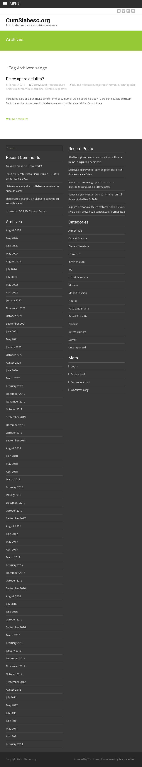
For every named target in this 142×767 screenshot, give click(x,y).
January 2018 (13, 495)
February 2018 (14, 487)
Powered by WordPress (87, 759)
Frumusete (74, 254)
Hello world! (35, 166)
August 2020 (13, 362)
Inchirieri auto (76, 262)
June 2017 (12, 534)
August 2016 (13, 596)
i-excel (112, 759)
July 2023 (11, 277)
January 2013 (13, 650)
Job (70, 269)
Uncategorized (77, 347)
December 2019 (15, 393)
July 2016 (11, 604)
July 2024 (11, 269)
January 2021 (13, 347)
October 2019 (14, 409)
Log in (74, 366)
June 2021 (12, 331)
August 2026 (13, 230)
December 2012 (15, 658)
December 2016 (15, 573)
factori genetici (128, 84)
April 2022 (12, 292)
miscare (29, 88)
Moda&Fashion (77, 293)
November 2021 (15, 308)
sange (64, 88)
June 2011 (12, 721)
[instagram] (128, 12)
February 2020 (14, 386)
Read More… (14, 110)
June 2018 (12, 456)
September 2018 (16, 440)
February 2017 (14, 565)
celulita (75, 84)
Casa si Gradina (77, 238)
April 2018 (12, 471)
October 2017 (14, 510)
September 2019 (16, 417)
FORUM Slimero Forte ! (33, 211)
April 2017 (12, 549)
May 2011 (12, 728)
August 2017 (13, 526)
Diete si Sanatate (78, 246)
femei (9, 88)
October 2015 (14, 619)
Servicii (72, 339)
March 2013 (13, 635)
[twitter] (123, 12)
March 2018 (13, 479)
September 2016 (16, 588)
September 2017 (16, 518)
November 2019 (15, 401)
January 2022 (13, 300)
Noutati (44, 84)
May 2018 (12, 463)
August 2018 (13, 448)
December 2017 (15, 502)
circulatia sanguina (89, 84)
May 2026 (12, 238)
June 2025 (12, 245)
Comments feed (80, 382)
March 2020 (13, 378)
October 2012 (14, 674)
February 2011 (14, 744)
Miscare (35, 84)
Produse (73, 324)
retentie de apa (52, 88)
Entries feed (78, 374)
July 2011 (11, 713)
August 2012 (13, 689)
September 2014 (16, 627)
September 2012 (16, 682)
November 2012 (15, 666)
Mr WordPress (14, 166)
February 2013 (14, 643)
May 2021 (12, 339)
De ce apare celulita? (25, 79)
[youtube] (133, 12)
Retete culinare (77, 332)
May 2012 (12, 705)
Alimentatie (75, 230)
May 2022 (12, 284)
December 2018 (15, 425)
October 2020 (14, 355)
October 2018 (14, 432)
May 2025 (12, 253)
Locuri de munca (78, 277)
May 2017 (12, 541)
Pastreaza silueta (57, 84)
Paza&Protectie (77, 316)
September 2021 (16, 323)
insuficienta (18, 88)
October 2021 (14, 316)
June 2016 (12, 611)
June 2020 (12, 370)
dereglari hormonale (109, 84)
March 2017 (13, 557)
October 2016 (14, 580)
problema (38, 88)
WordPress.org (79, 390)
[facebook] (119, 12)
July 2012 (11, 697)
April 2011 (12, 736)
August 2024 (13, 261)
